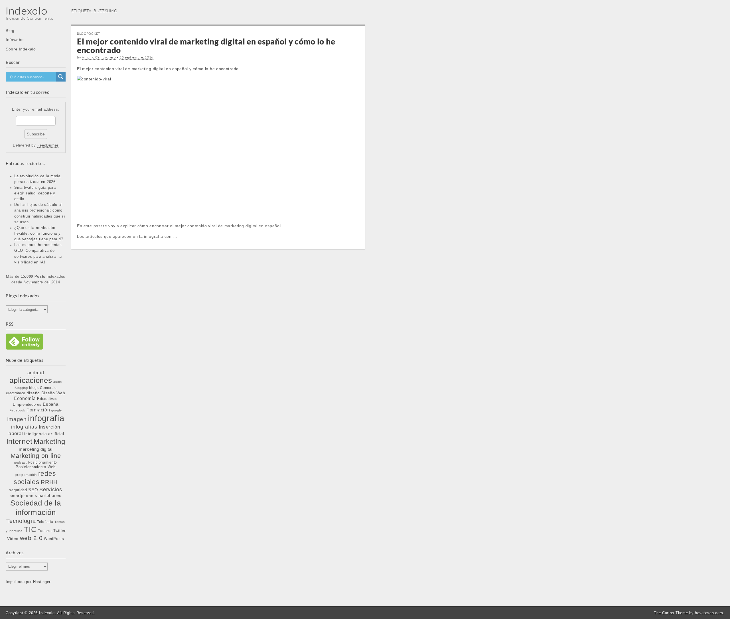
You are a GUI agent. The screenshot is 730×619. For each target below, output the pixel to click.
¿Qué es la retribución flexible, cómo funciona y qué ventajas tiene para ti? (38, 233)
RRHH (49, 482)
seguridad (18, 490)
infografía (46, 418)
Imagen (17, 419)
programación (26, 474)
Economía (25, 398)
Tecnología (21, 521)
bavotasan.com (709, 613)
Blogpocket (88, 34)
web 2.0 (31, 538)
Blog (10, 30)
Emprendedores (27, 404)
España (50, 404)
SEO (33, 489)
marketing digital (35, 449)
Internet (19, 441)
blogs (34, 388)
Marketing (49, 441)
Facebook (17, 410)
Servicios (50, 489)
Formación (38, 409)
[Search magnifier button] (61, 77)
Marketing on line (36, 455)
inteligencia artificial (44, 433)
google (56, 410)
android (35, 372)
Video (13, 538)
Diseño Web (53, 393)
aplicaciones (30, 380)
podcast (20, 462)
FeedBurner (47, 145)
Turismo (45, 531)
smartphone (21, 495)
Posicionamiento (42, 462)
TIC (30, 529)
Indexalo (27, 10)
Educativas (47, 399)
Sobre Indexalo (21, 49)
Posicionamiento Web (35, 467)
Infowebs (15, 39)
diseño (33, 393)
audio (57, 381)
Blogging (21, 387)
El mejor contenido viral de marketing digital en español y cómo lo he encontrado (206, 45)
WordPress (54, 539)
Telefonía (45, 522)
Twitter (59, 531)
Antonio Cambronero (99, 57)
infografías (24, 427)
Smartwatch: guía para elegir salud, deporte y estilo (35, 193)
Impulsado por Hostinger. (29, 582)
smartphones (48, 495)
